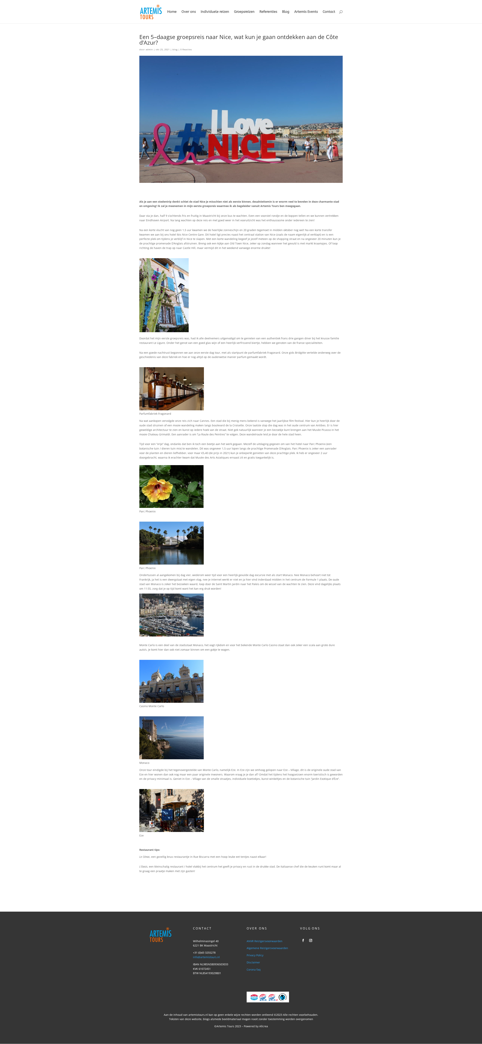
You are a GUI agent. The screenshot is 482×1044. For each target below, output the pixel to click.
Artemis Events (306, 12)
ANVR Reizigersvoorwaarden (264, 941)
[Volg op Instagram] (311, 940)
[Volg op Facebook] (303, 940)
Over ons (189, 12)
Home (172, 12)
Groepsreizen (244, 12)
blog (175, 49)
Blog (285, 12)
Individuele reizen (215, 12)
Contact (329, 12)
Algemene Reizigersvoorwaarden (267, 948)
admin (149, 49)
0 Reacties (186, 49)
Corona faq (254, 969)
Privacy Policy (255, 955)
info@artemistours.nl (206, 957)
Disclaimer (253, 962)
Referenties (268, 12)
